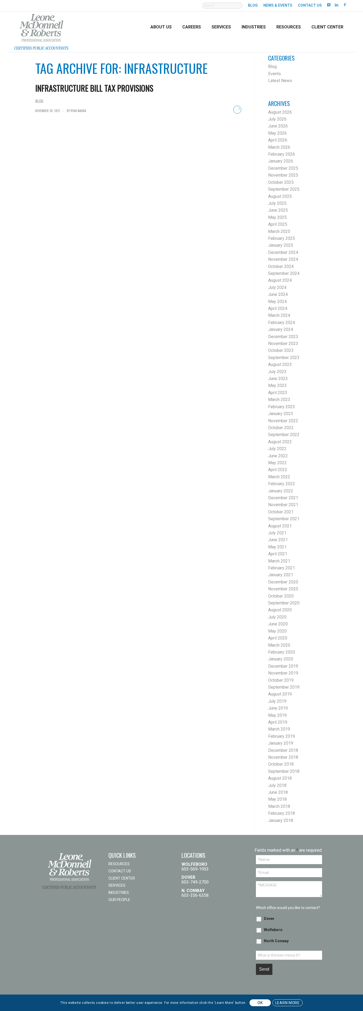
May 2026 (277, 133)
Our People (119, 900)
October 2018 (281, 764)
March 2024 (279, 315)
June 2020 (278, 623)
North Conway (276, 941)
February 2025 (281, 238)
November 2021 (283, 504)
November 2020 (283, 588)
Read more (237, 110)
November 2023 (283, 343)
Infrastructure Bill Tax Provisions (94, 88)
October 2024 (281, 266)
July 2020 (277, 617)
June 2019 (278, 708)
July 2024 (277, 287)
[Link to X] (328, 4)
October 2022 (281, 427)
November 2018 (283, 757)
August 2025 (280, 196)
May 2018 (277, 799)
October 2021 (281, 511)
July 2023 (277, 371)
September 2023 (283, 357)
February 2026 (281, 154)
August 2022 (280, 441)
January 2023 (280, 413)
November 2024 (283, 259)
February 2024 (281, 322)
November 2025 (283, 175)
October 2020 (281, 596)
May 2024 (277, 301)
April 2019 (277, 722)
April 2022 (277, 469)
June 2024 (278, 294)
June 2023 (278, 378)
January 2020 (280, 659)
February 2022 (281, 483)
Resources (119, 864)
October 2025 (281, 182)
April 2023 (277, 392)
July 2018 (277, 785)
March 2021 (279, 561)
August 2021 (280, 525)
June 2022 (278, 455)
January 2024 (280, 329)
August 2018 (280, 778)
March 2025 (279, 231)
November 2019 (283, 673)
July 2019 (277, 701)
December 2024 (283, 252)
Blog (253, 5)
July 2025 (277, 203)
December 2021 (283, 497)
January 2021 (280, 574)
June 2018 (278, 792)
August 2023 (280, 364)
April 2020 (277, 638)
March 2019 (279, 729)
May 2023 (277, 385)
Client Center (121, 878)
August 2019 (280, 694)
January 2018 (280, 820)
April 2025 (277, 224)
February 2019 (281, 736)
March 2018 (279, 806)
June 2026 (278, 126)
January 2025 (280, 245)
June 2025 (278, 210)
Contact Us (310, 5)
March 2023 (279, 399)
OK (260, 1003)
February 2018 (281, 813)
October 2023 (281, 350)
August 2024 (280, 280)
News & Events (277, 5)
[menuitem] (222, 8)
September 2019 (283, 687)
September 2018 (283, 771)
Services (116, 885)
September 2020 (283, 602)
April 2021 (277, 553)
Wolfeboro (273, 930)
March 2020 (279, 645)
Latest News (280, 80)
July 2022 (277, 448)
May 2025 (277, 217)
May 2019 (277, 715)
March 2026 (279, 147)
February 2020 (281, 652)
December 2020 (283, 582)
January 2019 (280, 743)
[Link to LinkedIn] (336, 4)
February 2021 (281, 567)
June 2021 (278, 539)
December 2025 (283, 168)
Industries (118, 892)
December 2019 (283, 666)
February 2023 (281, 406)
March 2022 (279, 476)
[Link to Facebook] (345, 4)
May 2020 (277, 631)
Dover (269, 918)
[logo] (41, 31)
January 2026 (280, 161)
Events (274, 73)
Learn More (287, 1003)
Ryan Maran (78, 110)
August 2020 (280, 609)
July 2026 (277, 119)
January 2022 (280, 490)
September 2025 (283, 189)
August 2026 (280, 112)
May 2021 (277, 546)
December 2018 (283, 750)
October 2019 (281, 680)
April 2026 (277, 140)
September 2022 (283, 434)
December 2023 (283, 336)
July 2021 (277, 532)
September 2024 (283, 273)
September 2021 (283, 518)
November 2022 (283, 420)
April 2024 (277, 308)
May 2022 (277, 462)
